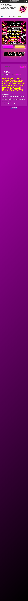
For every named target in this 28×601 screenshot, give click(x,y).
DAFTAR (20, 47)
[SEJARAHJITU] (23, 9)
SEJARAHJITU (14, 108)
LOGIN (8, 47)
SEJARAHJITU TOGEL (12, 74)
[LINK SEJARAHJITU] (14, 32)
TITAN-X (4, 16)
